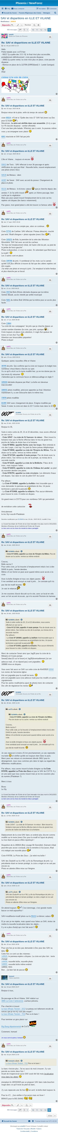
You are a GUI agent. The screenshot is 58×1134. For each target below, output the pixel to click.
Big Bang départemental (11, 1026)
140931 (4, 964)
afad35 (11, 34)
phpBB (22, 1126)
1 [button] (27, 30)
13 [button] (45, 30)
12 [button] (41, 30)
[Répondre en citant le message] (50, 37)
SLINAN (18, 412)
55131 (3, 189)
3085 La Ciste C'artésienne (12, 1001)
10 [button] (33, 30)
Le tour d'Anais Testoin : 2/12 (13, 1009)
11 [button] (37, 30)
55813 (3, 165)
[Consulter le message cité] (21, 551)
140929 (4, 956)
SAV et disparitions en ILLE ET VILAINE (26, 18)
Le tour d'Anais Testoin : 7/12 (13, 1014)
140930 (4, 961)
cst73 (8, 98)
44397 (3, 180)
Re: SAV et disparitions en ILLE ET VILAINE (25, 42)
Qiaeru (39, 1128)
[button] (20, 29)
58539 (3, 175)
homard (11, 976)
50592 (51, 669)
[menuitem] (7, 8)
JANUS (13, 21)
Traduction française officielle (25, 1128)
